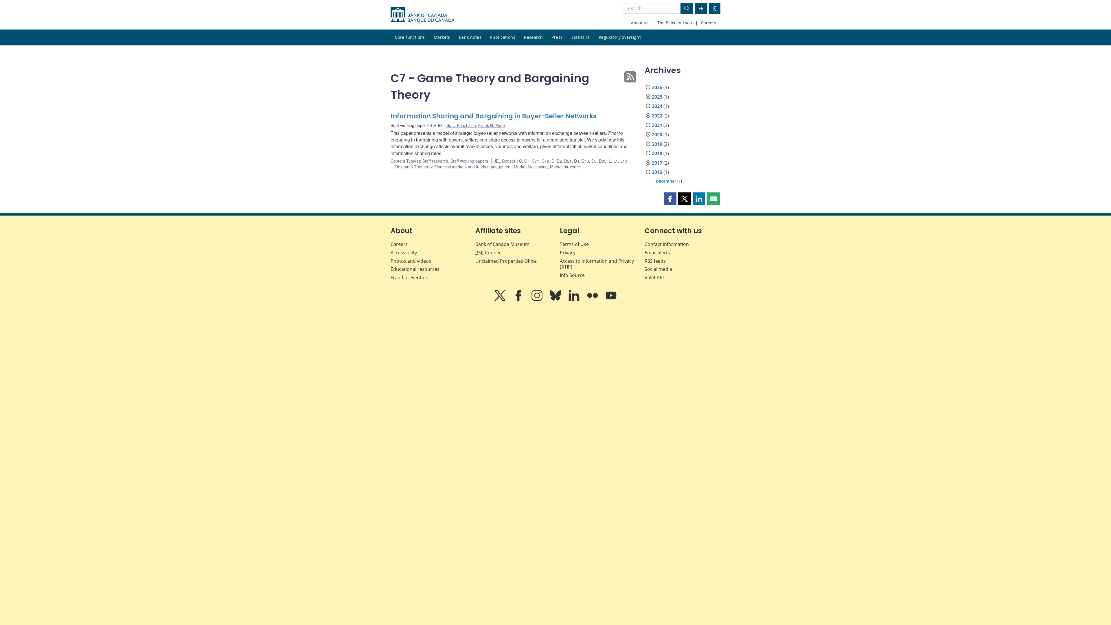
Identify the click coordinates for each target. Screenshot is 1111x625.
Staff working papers (469, 161)
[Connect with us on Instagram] (537, 299)
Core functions (410, 37)
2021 (657, 125)
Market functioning (531, 167)
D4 (576, 161)
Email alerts (657, 252)
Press (556, 37)
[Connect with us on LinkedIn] (574, 299)
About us (639, 22)
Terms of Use (574, 244)
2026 (657, 87)
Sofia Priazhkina (461, 125)
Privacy (567, 252)
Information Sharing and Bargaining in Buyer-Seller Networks (494, 116)
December (666, 181)
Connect (489, 252)
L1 (615, 161)
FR (701, 8)
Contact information (667, 244)
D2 (559, 161)
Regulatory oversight (620, 37)
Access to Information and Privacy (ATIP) (597, 264)
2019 (657, 144)
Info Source (572, 275)
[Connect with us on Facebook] (519, 299)
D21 (568, 161)
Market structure (565, 167)
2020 (657, 134)
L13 (623, 161)
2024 (657, 106)
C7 (526, 161)
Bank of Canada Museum (502, 244)
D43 (585, 161)
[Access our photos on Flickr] (593, 299)
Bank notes (470, 37)
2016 (657, 172)
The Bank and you (674, 22)
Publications (502, 37)
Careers (708, 22)
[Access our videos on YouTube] (611, 299)
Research (533, 37)
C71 (535, 161)
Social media (658, 269)
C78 (545, 161)
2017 (657, 163)
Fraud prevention (409, 277)
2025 (657, 97)
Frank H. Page (491, 125)
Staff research (435, 161)
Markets (442, 37)
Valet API (654, 277)
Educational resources (415, 269)
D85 (602, 161)
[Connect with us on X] (500, 299)
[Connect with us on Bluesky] (556, 299)
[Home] (422, 15)
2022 (657, 116)
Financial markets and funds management (473, 167)
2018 (657, 153)
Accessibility (404, 252)
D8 (594, 161)
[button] (670, 198)
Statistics (580, 37)
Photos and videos (411, 261)
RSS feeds (655, 261)
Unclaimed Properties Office (506, 261)
